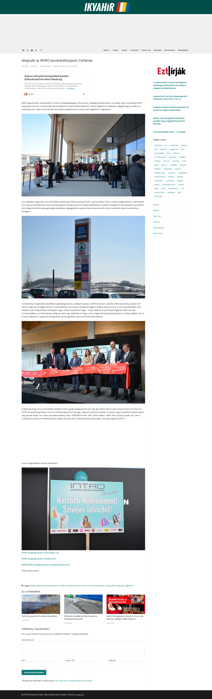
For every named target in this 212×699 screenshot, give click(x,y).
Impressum (158, 233)
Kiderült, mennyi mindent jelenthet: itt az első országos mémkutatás (171, 108)
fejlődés (182, 157)
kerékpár (157, 169)
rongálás (180, 180)
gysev (156, 165)
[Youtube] (32, 50)
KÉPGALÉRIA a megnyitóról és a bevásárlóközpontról (46, 564)
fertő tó (166, 161)
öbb (179, 192)
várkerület (171, 192)
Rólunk (156, 210)
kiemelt (178, 169)
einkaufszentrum (73, 585)
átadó (39, 585)
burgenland (173, 149)
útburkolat (158, 196)
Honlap (112, 660)
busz (183, 149)
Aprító (156, 204)
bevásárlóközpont (50, 585)
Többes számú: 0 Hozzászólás (65, 66)
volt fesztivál (159, 192)
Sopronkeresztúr (169, 184)
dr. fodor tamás (160, 157)
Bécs (168, 153)
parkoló (180, 176)
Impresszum (158, 227)
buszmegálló (159, 153)
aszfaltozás (174, 145)
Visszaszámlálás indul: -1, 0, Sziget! (169, 131)
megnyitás (110, 585)
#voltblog (158, 145)
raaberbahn (158, 180)
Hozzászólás (28, 640)
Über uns (157, 216)
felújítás (157, 161)
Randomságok (45, 66)
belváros (163, 149)
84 (166, 145)
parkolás (171, 176)
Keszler (25, 66)
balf (155, 149)
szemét (181, 184)
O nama (156, 221)
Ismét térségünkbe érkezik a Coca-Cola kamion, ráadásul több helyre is (125, 618)
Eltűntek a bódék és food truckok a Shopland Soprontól (80, 618)
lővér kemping (159, 176)
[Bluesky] (36, 50)
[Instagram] (27, 50)
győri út (164, 165)
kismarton (172, 173)
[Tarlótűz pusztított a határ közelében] (41, 604)
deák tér (176, 153)
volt (182, 188)
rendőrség (170, 180)
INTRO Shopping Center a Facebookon (39, 558)
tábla (156, 188)
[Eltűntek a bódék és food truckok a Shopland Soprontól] (83, 604)
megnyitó (120, 585)
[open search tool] (41, 50)
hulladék (173, 165)
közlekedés (183, 173)
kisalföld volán (159, 173)
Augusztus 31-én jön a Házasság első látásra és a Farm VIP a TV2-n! (170, 97)
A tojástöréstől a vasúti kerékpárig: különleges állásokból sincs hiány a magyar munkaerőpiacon (169, 85)
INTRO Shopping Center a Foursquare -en (40, 552)
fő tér (184, 161)
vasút (163, 188)
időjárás (183, 165)
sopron (157, 184)
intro (84, 585)
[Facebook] (23, 50)
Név (24, 660)
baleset (184, 145)
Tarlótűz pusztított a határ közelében (39, 616)
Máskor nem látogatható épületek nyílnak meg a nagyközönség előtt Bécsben (169, 121)
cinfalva (62, 585)
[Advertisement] (106, 30)
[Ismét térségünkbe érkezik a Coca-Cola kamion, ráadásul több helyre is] (126, 604)
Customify (80, 694)
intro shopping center (96, 585)
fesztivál (175, 161)
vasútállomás (173, 188)
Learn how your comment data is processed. (73, 680)
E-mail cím (70, 660)
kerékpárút (168, 169)
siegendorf (129, 585)
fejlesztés (172, 157)
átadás (33, 585)
